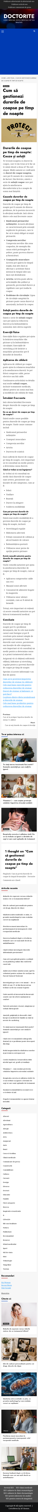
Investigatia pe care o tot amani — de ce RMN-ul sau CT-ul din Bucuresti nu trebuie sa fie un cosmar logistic (19, 985)
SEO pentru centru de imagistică (19, 1498)
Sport (5, 1248)
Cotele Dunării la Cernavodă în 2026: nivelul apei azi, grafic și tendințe (17, 1061)
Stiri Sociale (6, 1288)
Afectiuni (6, 86)
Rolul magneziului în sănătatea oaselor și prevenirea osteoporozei (19, 1051)
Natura (6, 1228)
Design (6, 1182)
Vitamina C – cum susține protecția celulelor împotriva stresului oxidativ (17, 801)
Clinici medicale (9, 1157)
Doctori (6, 1190)
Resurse (6, 1240)
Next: (20, 724)
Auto (5, 1145)
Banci (5, 1149)
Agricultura (7, 1124)
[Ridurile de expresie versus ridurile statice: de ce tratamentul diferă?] (19, 1314)
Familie (6, 1199)
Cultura (6, 1174)
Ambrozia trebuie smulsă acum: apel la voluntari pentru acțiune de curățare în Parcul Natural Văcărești (18, 973)
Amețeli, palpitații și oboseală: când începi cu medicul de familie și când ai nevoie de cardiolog (18, 1017)
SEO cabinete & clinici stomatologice (18, 1490)
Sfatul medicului (9, 1244)
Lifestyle (6, 1219)
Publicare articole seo (20, 4)
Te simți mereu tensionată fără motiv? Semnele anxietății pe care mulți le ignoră (18, 766)
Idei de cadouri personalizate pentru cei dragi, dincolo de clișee (18, 906)
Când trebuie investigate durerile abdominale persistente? (16, 951)
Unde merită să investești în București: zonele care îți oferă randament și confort (18, 996)
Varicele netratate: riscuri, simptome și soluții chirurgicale (18, 1007)
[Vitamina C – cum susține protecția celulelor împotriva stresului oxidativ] (19, 786)
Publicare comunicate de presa (19, 7)
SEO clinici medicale (24, 1488)
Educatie (6, 1195)
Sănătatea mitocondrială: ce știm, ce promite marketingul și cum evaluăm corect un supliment (18, 917)
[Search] (34, 31)
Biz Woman (6, 1282)
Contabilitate (8, 1170)
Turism (6, 1269)
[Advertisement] (19, 54)
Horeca (6, 1207)
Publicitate (7, 1232)
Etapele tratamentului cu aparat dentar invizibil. (18, 1100)
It (3, 1215)
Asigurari (7, 1141)
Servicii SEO (9, 1488)
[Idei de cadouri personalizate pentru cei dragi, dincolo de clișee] (19, 1349)
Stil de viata (7, 1252)
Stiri (4, 1256)
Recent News (6, 1285)
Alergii (6, 1129)
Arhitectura (7, 1133)
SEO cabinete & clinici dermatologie (18, 1493)
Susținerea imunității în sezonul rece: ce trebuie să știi (18, 1091)
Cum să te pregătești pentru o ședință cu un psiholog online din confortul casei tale (18, 961)
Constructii (7, 1166)
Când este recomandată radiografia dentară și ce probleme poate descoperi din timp (19, 1041)
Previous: (18, 717)
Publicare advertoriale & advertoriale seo (19, 1)
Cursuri (6, 1178)
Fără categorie (9, 1203)
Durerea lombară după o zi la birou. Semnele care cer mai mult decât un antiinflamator (17, 940)
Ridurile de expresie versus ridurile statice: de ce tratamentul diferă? (18, 897)
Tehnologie (7, 1261)
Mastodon (5, 1293)
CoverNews (13, 1508)
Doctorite (19, 16)
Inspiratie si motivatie (12, 1211)
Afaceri (6, 1116)
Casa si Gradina (9, 1153)
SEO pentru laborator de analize (18, 1496)
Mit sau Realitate (10, 1223)
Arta (5, 1137)
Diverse (6, 1186)
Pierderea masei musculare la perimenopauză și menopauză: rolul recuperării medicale (17, 928)
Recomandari (8, 1236)
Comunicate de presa (11, 1162)
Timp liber (7, 1265)
